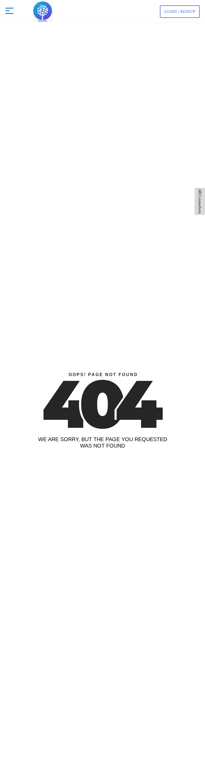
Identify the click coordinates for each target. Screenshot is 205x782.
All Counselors (200, 201)
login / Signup (179, 11)
